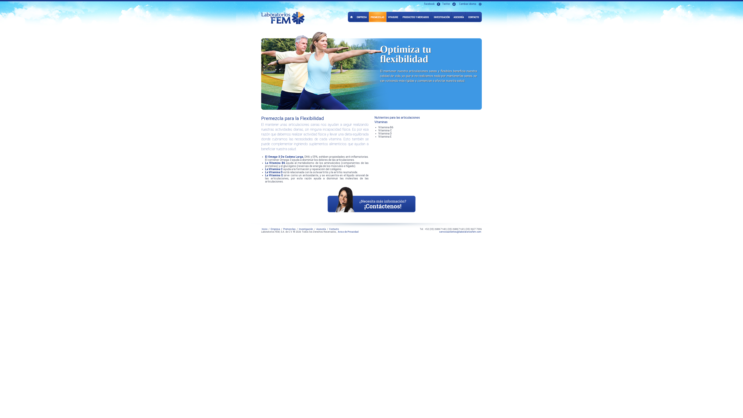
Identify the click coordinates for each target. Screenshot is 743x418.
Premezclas (377, 17)
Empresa (362, 17)
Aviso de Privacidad (348, 231)
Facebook (429, 4)
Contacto (474, 17)
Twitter (446, 4)
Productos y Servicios (415, 17)
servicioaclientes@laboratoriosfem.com (460, 231)
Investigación (441, 17)
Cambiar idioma (467, 4)
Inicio (351, 17)
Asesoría (459, 17)
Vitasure (393, 17)
